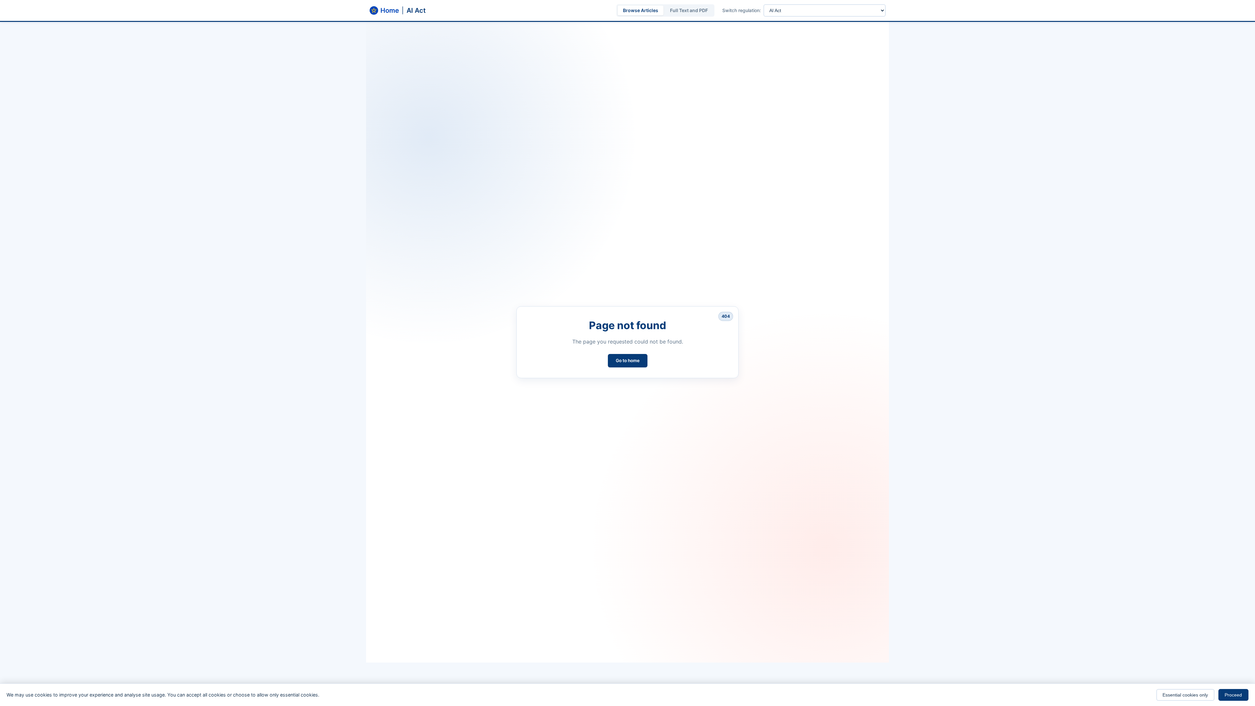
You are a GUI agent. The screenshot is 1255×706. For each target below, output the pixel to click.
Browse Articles (640, 10)
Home (389, 10)
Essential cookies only (1185, 695)
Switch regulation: (741, 10)
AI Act (416, 10)
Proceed (1233, 695)
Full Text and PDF (689, 10)
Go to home (628, 360)
